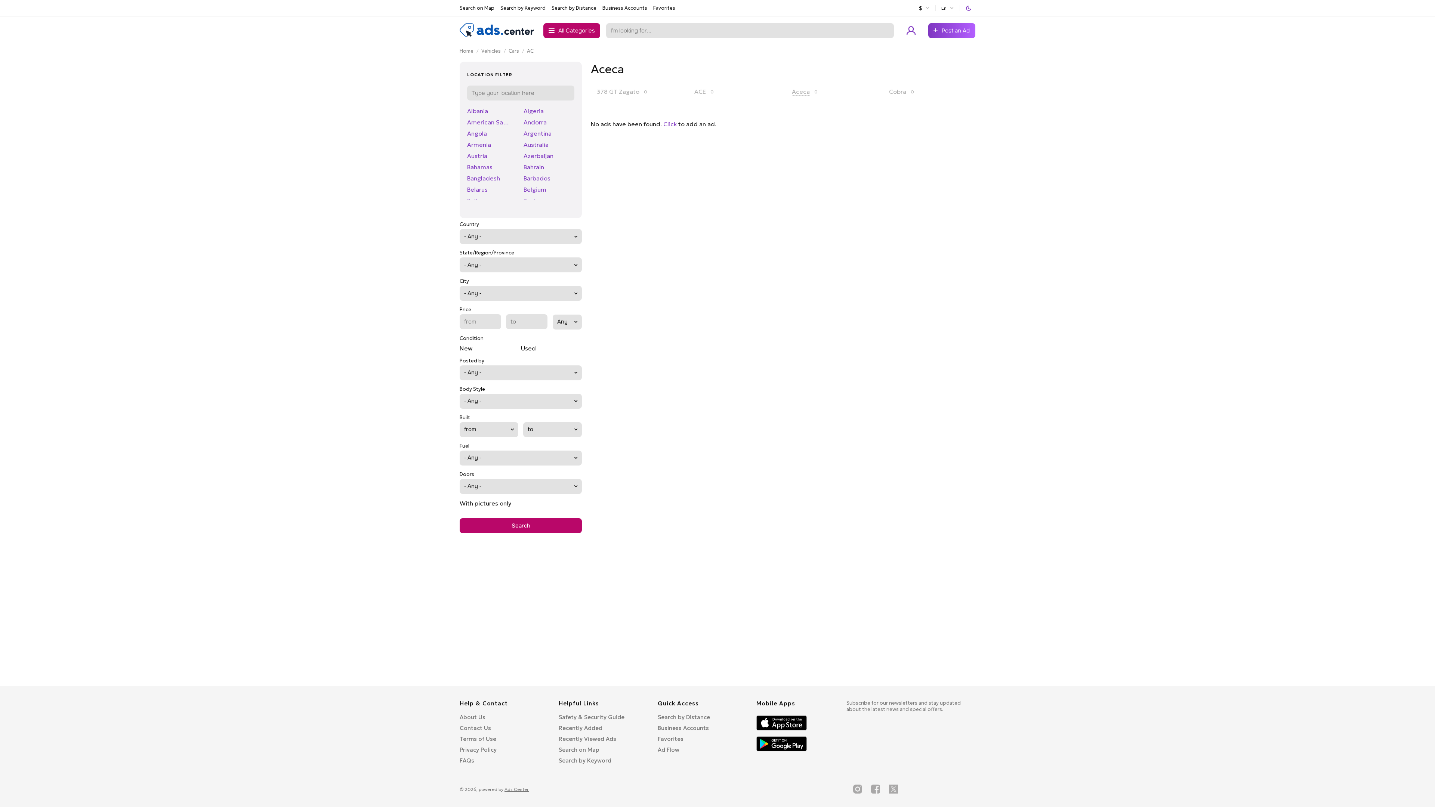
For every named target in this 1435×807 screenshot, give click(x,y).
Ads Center (516, 789)
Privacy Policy (478, 749)
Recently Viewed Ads (587, 738)
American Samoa (491, 122)
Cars (514, 51)
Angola (477, 133)
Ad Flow (668, 749)
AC (530, 51)
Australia (536, 144)
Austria (477, 156)
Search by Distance (574, 8)
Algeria (534, 111)
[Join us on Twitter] (893, 789)
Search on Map (477, 8)
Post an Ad (956, 30)
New (466, 348)
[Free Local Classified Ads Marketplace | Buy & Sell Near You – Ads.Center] (497, 35)
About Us (472, 717)
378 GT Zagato (618, 91)
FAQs (467, 760)
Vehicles (491, 51)
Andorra (535, 122)
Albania (477, 111)
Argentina (538, 133)
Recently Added (580, 728)
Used (528, 348)
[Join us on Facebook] (875, 789)
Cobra (897, 91)
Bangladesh (483, 178)
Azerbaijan (538, 156)
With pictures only (485, 503)
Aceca (801, 91)
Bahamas (480, 167)
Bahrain (534, 167)
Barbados (537, 178)
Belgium (535, 189)
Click (670, 124)
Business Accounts (624, 8)
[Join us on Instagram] (857, 789)
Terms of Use (478, 738)
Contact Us (475, 728)
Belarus (477, 189)
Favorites (664, 8)
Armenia (479, 144)
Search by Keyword (523, 8)
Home (466, 51)
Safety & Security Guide (591, 717)
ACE (700, 91)
